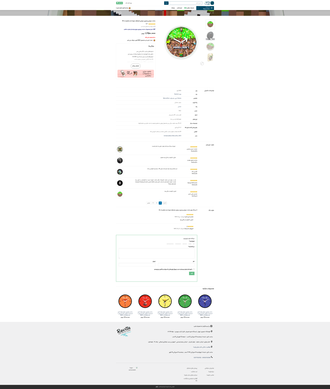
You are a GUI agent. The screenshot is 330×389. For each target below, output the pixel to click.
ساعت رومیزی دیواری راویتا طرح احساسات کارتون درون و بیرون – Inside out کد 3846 (205, 313)
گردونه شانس (179, 8)
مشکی (179, 107)
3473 (179, 136)
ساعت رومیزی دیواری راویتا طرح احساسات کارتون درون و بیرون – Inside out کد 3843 (145, 313)
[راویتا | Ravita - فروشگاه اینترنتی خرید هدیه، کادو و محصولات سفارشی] (209, 3)
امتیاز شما (191, 241)
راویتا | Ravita (177, 94)
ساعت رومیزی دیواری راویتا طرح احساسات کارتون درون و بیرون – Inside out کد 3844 (125, 313)
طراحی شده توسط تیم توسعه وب (165, 387)
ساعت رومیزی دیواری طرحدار (198, 13)
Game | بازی (178, 98)
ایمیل (154, 261)
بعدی (148, 203)
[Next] (159, 42)
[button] (205, 8)
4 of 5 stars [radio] (178, 244)
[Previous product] (117, 13)
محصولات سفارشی (190, 8)
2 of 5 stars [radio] (190, 244)
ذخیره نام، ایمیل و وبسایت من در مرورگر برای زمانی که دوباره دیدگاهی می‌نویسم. (173, 269)
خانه (213, 13)
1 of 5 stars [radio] (194, 244)
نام (193, 261)
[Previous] (201, 42)
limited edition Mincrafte (171, 136)
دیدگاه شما (191, 247)
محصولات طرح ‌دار (207, 13)
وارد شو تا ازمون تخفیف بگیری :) (122, 8)
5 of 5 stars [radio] (170, 244)
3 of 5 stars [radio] (185, 244)
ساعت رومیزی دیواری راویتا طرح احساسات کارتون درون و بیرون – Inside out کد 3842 (165, 313)
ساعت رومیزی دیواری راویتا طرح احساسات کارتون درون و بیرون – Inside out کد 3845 (185, 313)
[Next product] (120, 13)
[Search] (166, 3)
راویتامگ (173, 8)
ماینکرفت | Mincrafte (168, 98)
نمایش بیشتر (135, 66)
